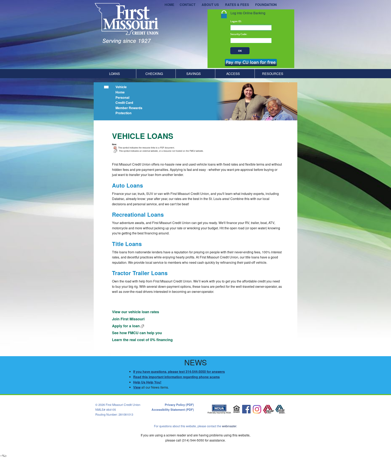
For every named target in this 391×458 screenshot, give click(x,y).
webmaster (229, 426)
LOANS (114, 73)
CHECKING (154, 73)
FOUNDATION (266, 4)
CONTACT (188, 4)
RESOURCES (272, 73)
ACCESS (233, 73)
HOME (169, 4)
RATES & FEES (237, 4)
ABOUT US (210, 4)
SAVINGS (193, 73)
